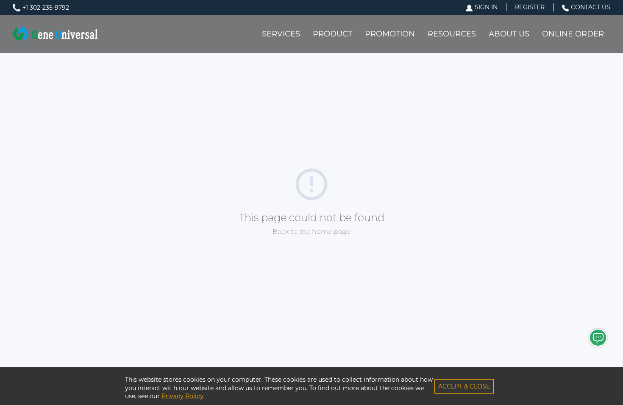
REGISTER (530, 7)
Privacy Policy (182, 396)
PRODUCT (332, 34)
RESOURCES (452, 34)
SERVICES (281, 34)
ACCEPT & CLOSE (464, 386)
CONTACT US (590, 7)
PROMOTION (390, 34)
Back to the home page (311, 231)
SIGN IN (486, 7)
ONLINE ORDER (573, 34)
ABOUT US (509, 34)
